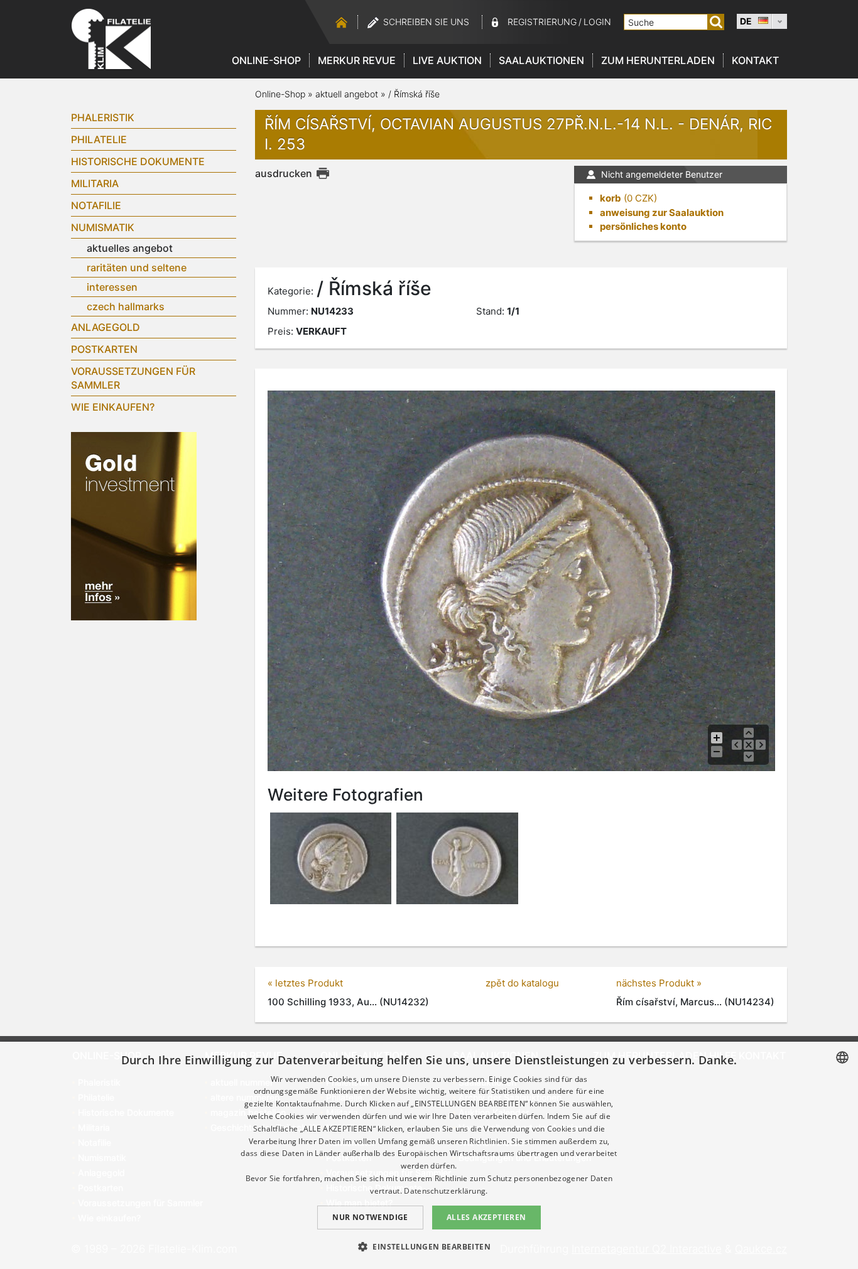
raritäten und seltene (137, 267)
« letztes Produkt (305, 983)
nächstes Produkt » (659, 983)
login (597, 21)
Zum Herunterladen (658, 60)
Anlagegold (105, 327)
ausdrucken (283, 173)
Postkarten (104, 349)
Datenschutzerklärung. (445, 1190)
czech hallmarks (126, 306)
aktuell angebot (346, 94)
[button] (429, 1246)
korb (610, 198)
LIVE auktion (447, 60)
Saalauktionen (541, 60)
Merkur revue (357, 60)
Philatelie (99, 139)
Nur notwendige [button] (370, 1217)
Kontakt (755, 60)
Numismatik (102, 227)
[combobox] (842, 1057)
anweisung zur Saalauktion (662, 213)
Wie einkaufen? (113, 407)
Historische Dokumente (138, 161)
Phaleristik (102, 117)
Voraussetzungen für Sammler (133, 378)
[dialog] (429, 1155)
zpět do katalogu (522, 983)
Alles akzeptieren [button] (486, 1217)
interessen (112, 287)
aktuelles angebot (130, 248)
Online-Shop (266, 60)
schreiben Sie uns (426, 21)
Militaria (95, 183)
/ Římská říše (414, 94)
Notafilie (96, 205)
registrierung (542, 21)
